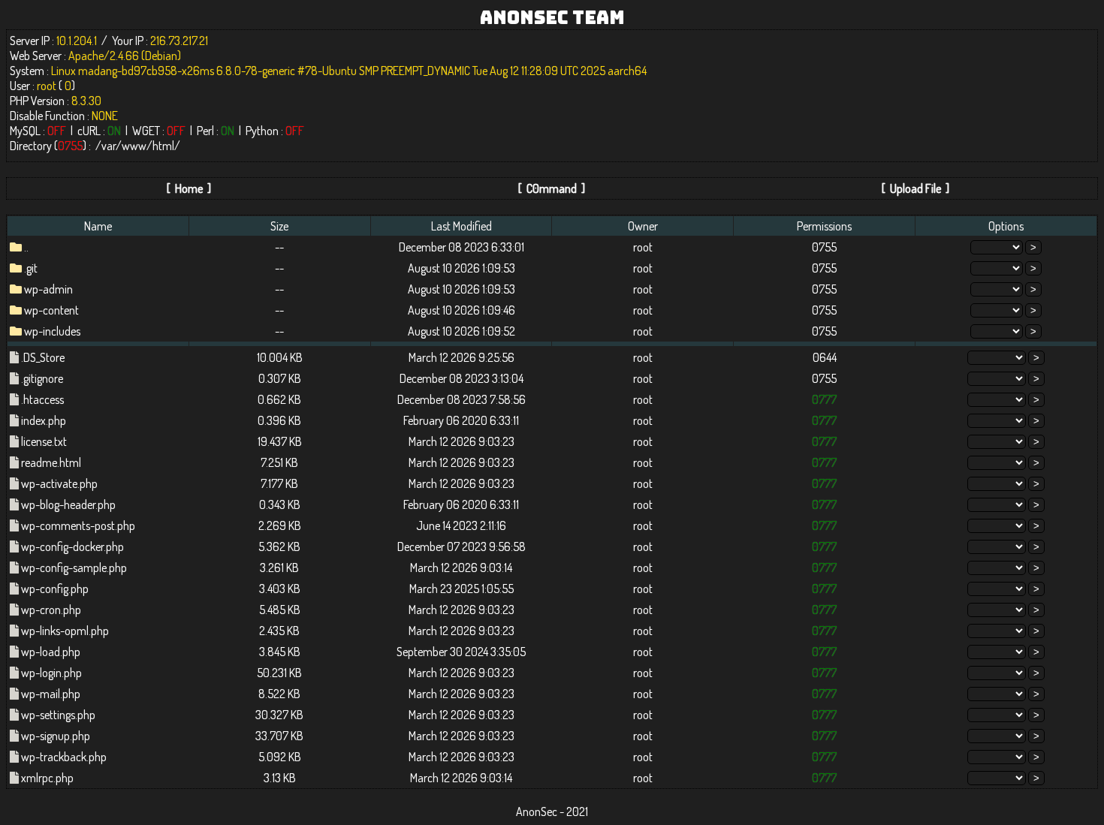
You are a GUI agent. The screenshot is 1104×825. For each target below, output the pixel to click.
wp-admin (48, 289)
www (134, 145)
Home (189, 188)
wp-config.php (55, 588)
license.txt (44, 441)
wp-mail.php (50, 693)
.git (31, 268)
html (163, 145)
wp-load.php (50, 651)
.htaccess (42, 399)
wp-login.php (51, 672)
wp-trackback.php (64, 756)
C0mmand (551, 188)
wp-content (51, 310)
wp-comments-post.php (78, 525)
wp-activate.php (59, 483)
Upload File (915, 188)
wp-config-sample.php (74, 567)
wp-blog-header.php (68, 504)
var (108, 145)
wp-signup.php (55, 735)
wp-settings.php (58, 714)
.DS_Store (43, 357)
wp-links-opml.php (65, 630)
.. (26, 246)
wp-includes (52, 331)
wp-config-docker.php (72, 546)
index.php (43, 420)
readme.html (51, 462)
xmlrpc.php (47, 777)
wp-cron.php (51, 609)
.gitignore (42, 378)
